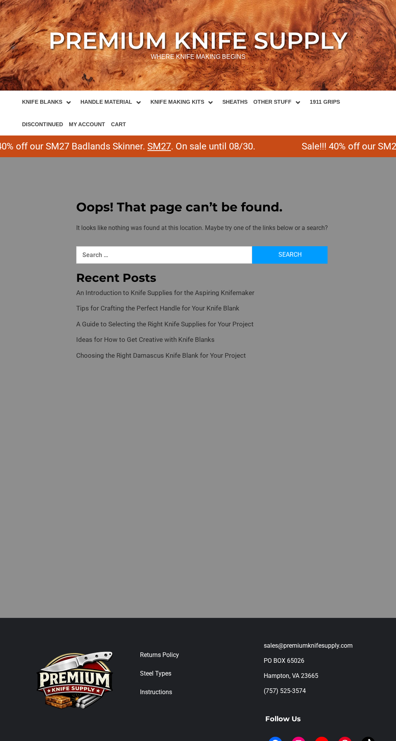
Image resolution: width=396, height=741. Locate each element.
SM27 (148, 146)
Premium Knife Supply (198, 40)
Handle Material (106, 102)
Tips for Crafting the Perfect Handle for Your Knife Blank (157, 308)
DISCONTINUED (42, 124)
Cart (118, 124)
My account (87, 124)
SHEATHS (235, 102)
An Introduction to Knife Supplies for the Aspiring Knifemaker (165, 293)
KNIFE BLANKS (42, 102)
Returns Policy (159, 655)
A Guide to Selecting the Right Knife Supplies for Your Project (165, 324)
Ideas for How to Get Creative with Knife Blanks (145, 339)
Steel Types (155, 673)
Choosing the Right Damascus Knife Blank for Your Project (161, 355)
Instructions (156, 692)
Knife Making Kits (177, 102)
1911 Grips (325, 102)
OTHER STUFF (272, 102)
